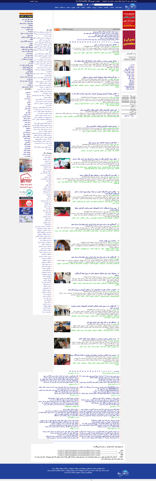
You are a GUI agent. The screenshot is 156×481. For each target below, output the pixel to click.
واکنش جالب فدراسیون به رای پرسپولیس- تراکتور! (64, 423)
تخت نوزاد (30, 35)
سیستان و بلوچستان (45, 165)
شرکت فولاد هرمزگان (102, 363)
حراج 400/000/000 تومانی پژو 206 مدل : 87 (107, 390)
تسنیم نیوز (116, 79)
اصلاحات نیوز (26, 134)
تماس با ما (110, 1)
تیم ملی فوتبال (47, 284)
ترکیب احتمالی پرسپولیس (44, 230)
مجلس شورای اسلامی (45, 250)
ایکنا (118, 226)
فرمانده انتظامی (46, 260)
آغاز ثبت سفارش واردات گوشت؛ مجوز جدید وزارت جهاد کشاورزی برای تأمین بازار (97, 412)
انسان (81, 346)
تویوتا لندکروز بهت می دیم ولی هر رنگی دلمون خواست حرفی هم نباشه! (100, 399)
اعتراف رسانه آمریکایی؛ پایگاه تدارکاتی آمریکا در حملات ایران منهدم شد (59, 379)
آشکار (28, 102)
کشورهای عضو (108, 218)
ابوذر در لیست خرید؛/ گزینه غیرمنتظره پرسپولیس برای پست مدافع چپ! (43, 69)
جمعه (85, 346)
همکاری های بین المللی (75, 230)
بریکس (87, 218)
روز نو (113, 395)
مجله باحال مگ (29, 21)
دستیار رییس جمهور (106, 52)
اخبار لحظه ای (26, 126)
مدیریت (92, 103)
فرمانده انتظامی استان (45, 238)
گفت (85, 69)
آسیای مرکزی (105, 85)
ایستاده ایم (48, 214)
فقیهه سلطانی (47, 306)
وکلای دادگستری (78, 116)
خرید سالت (30, 75)
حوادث (68, 7)
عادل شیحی (48, 204)
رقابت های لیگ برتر (45, 173)
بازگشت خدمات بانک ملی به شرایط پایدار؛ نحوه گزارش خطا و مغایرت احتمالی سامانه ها (95, 414)
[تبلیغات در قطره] (26, 17)
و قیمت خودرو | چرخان (108, 373)
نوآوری (49, 175)
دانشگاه (100, 330)
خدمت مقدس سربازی (45, 256)
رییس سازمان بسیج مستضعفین (110, 167)
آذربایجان (97, 85)
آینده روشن (27, 114)
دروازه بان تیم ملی (46, 248)
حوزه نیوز (116, 144)
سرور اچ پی (29, 53)
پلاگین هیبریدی (47, 278)
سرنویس (71, 384)
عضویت (32, 1)
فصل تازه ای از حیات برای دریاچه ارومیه (67, 388)
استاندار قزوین (47, 190)
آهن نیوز (28, 112)
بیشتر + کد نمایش (129, 115)
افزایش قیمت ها (46, 282)
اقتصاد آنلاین (27, 150)
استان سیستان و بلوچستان (44, 228)
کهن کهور (48, 184)
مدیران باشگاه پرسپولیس (44, 234)
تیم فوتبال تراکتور (46, 244)
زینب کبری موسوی (46, 200)
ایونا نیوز (112, 406)
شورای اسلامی (47, 310)
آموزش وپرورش (114, 296)
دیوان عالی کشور (46, 266)
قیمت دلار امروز (28, 57)
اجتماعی (100, 7)
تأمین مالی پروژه (87, 283)
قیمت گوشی (29, 29)
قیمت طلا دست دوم (27, 19)
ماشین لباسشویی (46, 272)
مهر (118, 62)
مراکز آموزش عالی (108, 330)
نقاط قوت (96, 150)
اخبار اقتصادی (26, 120)
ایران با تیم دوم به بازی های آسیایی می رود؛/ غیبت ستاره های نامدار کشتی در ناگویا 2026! (54, 390)
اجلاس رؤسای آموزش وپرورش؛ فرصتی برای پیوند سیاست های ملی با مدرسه (98, 39)
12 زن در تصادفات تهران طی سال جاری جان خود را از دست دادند (60, 382)
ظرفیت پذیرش (47, 171)
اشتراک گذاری (47, 308)
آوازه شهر (27, 108)
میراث (56, 230)
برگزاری (83, 150)
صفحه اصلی (134, 1)
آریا (29, 100)
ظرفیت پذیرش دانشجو (45, 246)
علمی (78, 7)
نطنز (89, 346)
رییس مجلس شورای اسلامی (43, 236)
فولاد (78, 363)
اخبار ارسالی (26, 118)
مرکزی (87, 85)
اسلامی (108, 250)
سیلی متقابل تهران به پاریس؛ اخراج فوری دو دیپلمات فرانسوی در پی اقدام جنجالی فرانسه (95, 415)
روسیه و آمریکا (92, 69)
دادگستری (70, 116)
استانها (56, 7)
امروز (84, 131)
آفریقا (87, 201)
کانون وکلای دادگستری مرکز (111, 116)
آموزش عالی (88, 330)
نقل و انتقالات (47, 167)
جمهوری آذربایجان (114, 85)
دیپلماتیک (81, 85)
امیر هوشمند (47, 202)
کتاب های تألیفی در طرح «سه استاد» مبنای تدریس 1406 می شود (61, 376)
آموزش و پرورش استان (113, 105)
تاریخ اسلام (48, 224)
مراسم (100, 131)
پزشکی (83, 7)
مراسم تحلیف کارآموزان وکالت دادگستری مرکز (106, 31)
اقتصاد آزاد (71, 417)
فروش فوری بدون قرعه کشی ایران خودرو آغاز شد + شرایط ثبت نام (60, 403)
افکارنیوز (27, 142)
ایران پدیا (30, 31)
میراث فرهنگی (97, 181)
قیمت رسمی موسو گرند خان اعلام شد (109, 379)
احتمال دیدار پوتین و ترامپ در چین (109, 38)
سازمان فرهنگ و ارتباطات (112, 248)
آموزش (107, 103)
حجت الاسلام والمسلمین (90, 168)
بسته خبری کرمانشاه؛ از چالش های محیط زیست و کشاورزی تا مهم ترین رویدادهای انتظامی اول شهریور (91, 411)
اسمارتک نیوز (26, 132)
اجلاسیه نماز (116, 150)
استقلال (28, 128)
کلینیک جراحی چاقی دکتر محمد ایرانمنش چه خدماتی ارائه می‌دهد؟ (60, 431)
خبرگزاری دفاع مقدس (113, 128)
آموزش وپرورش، (104, 296)
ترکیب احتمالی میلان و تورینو (70, 409)
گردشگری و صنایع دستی (85, 181)
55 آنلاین (27, 92)
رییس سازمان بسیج (81, 167)
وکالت (108, 131)
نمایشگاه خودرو (47, 270)
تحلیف (104, 131)
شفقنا (117, 195)
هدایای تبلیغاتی (29, 73)
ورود (36, 1)
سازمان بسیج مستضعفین (94, 167)
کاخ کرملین (97, 52)
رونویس (117, 258)
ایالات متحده (116, 52)
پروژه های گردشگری (113, 283)
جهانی (102, 248)
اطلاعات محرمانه (46, 258)
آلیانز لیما (48, 181)
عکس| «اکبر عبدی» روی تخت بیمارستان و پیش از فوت (63, 425)
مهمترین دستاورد (111, 346)
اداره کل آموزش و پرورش (82, 103)
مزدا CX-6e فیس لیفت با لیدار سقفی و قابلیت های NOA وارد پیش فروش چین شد (97, 382)
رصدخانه (48, 194)
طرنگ (49, 196)
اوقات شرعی (117, 1)
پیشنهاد (75, 283)
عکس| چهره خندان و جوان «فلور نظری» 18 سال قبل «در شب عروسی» (58, 420)
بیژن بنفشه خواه (46, 264)
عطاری (31, 45)
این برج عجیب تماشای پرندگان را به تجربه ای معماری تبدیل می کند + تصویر (58, 401)
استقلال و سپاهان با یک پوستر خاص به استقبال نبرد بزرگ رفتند (61, 411)
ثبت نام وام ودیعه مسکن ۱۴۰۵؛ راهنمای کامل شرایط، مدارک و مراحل (100, 437)
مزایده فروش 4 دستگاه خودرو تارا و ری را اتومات (106, 391)
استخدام (105, 1)
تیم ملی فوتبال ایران (45, 240)
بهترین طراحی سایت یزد (26, 65)
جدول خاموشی (47, 216)
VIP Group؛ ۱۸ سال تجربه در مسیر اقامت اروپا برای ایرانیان (62, 436)
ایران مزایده (111, 384)
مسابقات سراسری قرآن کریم (43, 226)
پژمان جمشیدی (47, 159)
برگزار (88, 131)
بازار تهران (48, 218)
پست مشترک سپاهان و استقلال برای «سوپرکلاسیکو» (105, 403)
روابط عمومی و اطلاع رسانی (90, 230)
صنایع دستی (65, 230)
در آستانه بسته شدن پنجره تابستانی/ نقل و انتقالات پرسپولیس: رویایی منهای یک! (42, 91)
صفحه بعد (116, 42)
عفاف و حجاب (95, 346)
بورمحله (48, 198)
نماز (106, 150)
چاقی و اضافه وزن (46, 179)
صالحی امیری (96, 283)
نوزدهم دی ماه (47, 294)
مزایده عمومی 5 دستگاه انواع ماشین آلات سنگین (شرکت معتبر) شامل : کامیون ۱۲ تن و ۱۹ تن (94, 393)
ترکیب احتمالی (47, 286)
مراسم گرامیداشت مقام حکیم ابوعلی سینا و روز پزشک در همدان (60, 377)
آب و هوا (124, 1)
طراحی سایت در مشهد (27, 33)
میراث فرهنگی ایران (66, 181)
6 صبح (28, 94)
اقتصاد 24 (27, 146)
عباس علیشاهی (47, 188)
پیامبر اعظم (48, 220)
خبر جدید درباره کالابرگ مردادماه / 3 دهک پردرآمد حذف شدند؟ (61, 426)
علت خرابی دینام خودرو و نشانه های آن (108, 380)
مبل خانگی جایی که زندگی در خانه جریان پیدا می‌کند (64, 433)
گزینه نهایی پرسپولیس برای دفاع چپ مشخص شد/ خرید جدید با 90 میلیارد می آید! (43, 34)
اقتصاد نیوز (27, 156)
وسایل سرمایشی (46, 292)
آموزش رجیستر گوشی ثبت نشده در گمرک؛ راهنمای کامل (63, 398)
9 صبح (28, 96)
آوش (29, 110)
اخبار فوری (27, 124)
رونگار (113, 417)
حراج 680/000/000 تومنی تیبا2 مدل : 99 (108, 388)
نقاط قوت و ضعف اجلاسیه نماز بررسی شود (107, 35)
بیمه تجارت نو (47, 298)
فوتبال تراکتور (47, 280)
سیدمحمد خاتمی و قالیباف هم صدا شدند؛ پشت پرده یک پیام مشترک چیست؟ (42, 143)
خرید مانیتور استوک (28, 67)
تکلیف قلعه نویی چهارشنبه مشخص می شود (66, 414)
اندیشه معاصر (111, 428)
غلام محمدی (47, 177)
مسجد (112, 250)
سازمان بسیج (102, 168)
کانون (64, 116)
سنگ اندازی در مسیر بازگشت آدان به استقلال (66, 415)
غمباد (49, 183)
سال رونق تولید (47, 210)
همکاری (82, 218)
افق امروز (27, 140)
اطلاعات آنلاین (26, 136)
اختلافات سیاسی (46, 268)
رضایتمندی (84, 363)
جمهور (83, 52)
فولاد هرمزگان (91, 363)
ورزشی (94, 7)
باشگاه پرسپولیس (46, 262)
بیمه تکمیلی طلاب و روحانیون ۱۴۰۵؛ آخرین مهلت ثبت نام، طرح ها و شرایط (99, 434)
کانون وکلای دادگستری (97, 116)
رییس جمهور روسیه (102, 69)
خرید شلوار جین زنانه (27, 27)
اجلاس (97, 103)
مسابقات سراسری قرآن (44, 242)
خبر (128, 1)
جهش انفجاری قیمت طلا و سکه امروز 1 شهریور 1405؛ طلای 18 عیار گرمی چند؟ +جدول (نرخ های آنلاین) (42, 125)
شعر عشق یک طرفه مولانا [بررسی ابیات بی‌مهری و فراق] (62, 437)
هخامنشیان (48, 212)
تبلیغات (72, 428)
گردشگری (116, 181)
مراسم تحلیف (58, 116)
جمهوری (92, 85)
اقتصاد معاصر (26, 154)
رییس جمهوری (47, 222)
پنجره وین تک (29, 55)
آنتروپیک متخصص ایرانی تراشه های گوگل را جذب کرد (64, 399)
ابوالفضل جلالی (47, 276)
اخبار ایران (27, 122)
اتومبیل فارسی (26, 116)
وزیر (113, 203)
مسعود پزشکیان (46, 290)
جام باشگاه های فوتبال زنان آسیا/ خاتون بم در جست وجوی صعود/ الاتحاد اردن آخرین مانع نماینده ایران (51, 412)
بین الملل (62, 7)
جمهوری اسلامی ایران (83, 316)
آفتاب (28, 104)
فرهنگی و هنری (47, 296)
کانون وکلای (87, 116)
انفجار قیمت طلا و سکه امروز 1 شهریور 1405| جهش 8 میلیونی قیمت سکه (99, 425)
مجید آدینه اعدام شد (45, 57)
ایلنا (118, 46)
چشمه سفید (47, 186)
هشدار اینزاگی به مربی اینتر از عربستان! (108, 426)
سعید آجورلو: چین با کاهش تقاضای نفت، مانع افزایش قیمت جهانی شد (100, 423)
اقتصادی (106, 7)
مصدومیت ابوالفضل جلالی (44, 232)
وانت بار (31, 63)
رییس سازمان (110, 168)
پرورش (102, 103)
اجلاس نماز (89, 150)
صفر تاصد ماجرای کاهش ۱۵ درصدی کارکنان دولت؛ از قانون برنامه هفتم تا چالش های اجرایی (94, 433)
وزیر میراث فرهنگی (107, 181)
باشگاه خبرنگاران (46, 254)
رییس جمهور (89, 52)
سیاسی (112, 7)
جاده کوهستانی (47, 288)
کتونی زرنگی (47, 206)
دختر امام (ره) (47, 192)
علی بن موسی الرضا (45, 252)
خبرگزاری (85, 263)
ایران (77, 218)
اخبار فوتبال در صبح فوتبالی (72, 406)
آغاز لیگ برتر (47, 300)
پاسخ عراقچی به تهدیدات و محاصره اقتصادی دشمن (105, 422)
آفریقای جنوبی (108, 201)
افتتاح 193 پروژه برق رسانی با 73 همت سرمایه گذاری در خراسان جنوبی (100, 409)
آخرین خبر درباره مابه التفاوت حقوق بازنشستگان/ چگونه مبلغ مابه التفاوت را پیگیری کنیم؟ (54, 422)
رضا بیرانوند (48, 161)
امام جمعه (103, 346)
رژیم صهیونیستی (84, 248)
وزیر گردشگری (81, 201)
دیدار (79, 52)
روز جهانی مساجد (95, 248)
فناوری (73, 7)
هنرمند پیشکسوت (46, 274)
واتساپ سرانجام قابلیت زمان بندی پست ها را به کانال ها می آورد (61, 404)
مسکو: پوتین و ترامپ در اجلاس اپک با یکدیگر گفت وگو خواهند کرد (101, 33)
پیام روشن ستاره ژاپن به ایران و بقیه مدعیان (66, 393)
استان (78, 296)
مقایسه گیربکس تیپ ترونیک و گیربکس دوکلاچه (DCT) (104, 377)
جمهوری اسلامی (94, 263)
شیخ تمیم (48, 208)
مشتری (117, 364)
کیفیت (82, 296)
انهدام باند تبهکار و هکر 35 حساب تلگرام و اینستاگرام (105, 420)
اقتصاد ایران (27, 152)
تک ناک (72, 395)
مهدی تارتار (48, 163)
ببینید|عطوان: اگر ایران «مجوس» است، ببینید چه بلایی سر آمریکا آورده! (59, 380)
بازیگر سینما (47, 302)
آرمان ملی (27, 98)
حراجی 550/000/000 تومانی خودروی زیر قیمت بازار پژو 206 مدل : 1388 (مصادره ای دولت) (94, 387)
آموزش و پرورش (114, 103)
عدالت (87, 296)
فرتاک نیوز (116, 177)
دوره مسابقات (47, 169)
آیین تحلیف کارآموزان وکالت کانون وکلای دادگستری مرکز (103, 36)
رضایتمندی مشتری (114, 363)
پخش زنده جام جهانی (27, 49)
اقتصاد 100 (27, 144)
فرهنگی (89, 7)
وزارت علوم (80, 330)
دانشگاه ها (73, 330)
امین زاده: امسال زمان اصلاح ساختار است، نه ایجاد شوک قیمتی (102, 401)
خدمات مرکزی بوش (27, 87)
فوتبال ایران (48, 157)
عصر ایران (116, 291)
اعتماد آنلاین (27, 138)
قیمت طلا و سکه (46, 155)
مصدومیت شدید (46, 312)
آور (60, 230)
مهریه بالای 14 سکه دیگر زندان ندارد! (109, 404)
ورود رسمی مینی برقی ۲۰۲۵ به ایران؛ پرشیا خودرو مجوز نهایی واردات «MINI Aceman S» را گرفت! (92, 376)
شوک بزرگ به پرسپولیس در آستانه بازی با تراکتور (106, 398)
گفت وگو (80, 69)
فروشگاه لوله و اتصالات (26, 47)
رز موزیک (30, 85)
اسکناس (28, 130)
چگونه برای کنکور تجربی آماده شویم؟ (68, 434)
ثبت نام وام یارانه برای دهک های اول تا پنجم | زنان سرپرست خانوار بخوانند (58, 387)
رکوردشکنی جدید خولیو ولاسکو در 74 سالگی (66, 391)
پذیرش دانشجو (47, 304)
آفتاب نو (28, 106)
